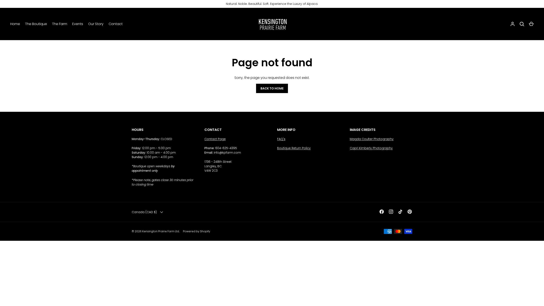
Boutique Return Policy (294, 148)
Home (15, 23)
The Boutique (36, 23)
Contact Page (215, 139)
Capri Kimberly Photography (371, 148)
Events (77, 23)
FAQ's (281, 139)
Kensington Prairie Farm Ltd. (160, 231)
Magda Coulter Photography (372, 139)
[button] (531, 24)
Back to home (272, 88)
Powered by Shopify (196, 231)
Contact (116, 23)
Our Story (95, 23)
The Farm (59, 23)
